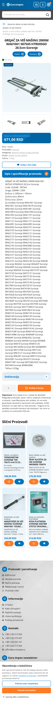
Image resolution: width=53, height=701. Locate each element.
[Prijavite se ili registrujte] (42, 4)
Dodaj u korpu (36, 388)
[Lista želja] (19, 481)
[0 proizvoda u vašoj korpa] (48, 4)
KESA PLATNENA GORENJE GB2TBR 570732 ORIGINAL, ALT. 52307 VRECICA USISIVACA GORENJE (39, 524)
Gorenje (15, 149)
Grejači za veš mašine (12, 28)
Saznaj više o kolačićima (17, 697)
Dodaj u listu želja (28, 165)
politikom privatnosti (27, 675)
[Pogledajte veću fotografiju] (26, 87)
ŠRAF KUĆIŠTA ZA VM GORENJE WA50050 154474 (37, 462)
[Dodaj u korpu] (9, 481)
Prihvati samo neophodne (26, 683)
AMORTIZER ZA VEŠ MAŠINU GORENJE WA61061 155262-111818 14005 (13, 524)
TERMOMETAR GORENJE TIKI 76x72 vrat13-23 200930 (12, 460)
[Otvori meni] (3, 4)
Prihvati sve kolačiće (26, 690)
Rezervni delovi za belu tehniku (21, 24)
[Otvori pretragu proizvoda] (26, 14)
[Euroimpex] (15, 4)
